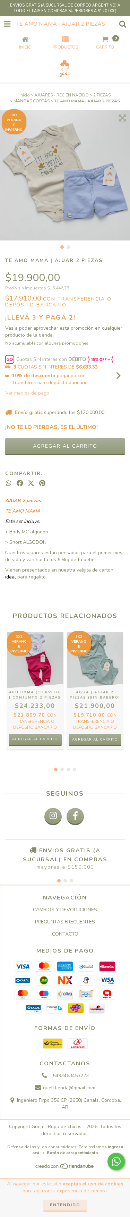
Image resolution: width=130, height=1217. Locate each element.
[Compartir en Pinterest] (42, 483)
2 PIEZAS (102, 95)
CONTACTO (65, 934)
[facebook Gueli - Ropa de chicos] (75, 816)
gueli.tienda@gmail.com (69, 1088)
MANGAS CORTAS (32, 101)
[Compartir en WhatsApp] (8, 483)
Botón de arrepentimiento (72, 1153)
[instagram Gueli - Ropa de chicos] (53, 816)
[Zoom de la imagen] (122, 118)
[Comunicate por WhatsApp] (116, 1161)
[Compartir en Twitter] (31, 483)
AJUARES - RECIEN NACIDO (61, 95)
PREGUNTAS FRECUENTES (65, 922)
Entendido (65, 1205)
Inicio (24, 95)
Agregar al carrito (35, 739)
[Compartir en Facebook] (20, 483)
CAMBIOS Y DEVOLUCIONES (65, 909)
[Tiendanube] (65, 1168)
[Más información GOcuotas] (100, 359)
